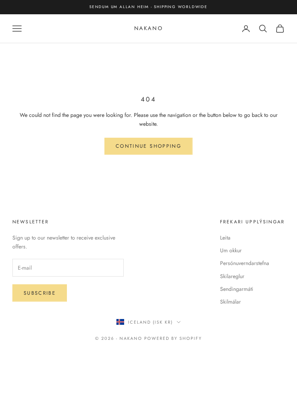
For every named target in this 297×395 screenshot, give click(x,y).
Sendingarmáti (236, 289)
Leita (225, 237)
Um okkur (231, 250)
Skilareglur (232, 276)
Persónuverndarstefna (244, 263)
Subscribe (40, 293)
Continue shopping (148, 146)
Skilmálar (230, 302)
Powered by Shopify (173, 338)
